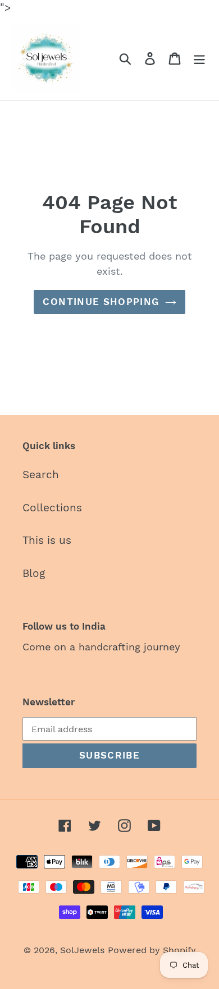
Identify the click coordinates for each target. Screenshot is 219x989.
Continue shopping (101, 301)
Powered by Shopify (152, 950)
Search (40, 474)
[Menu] (199, 58)
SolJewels (82, 950)
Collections (52, 507)
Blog (33, 573)
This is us (46, 540)
